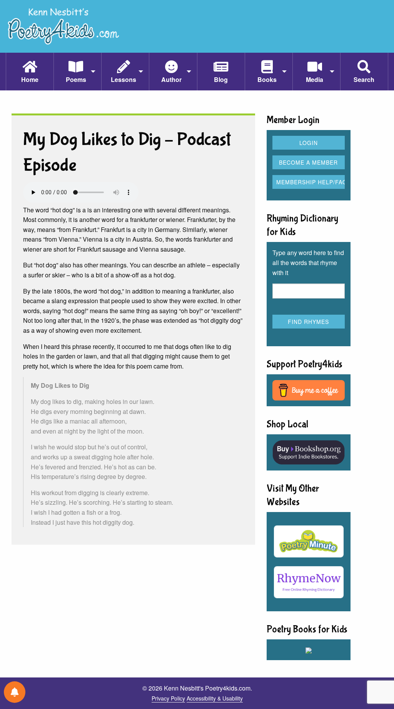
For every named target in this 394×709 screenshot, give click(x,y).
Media (314, 79)
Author (171, 79)
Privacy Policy (168, 698)
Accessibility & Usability (215, 698)
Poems (76, 79)
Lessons (123, 79)
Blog (221, 79)
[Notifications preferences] (14, 692)
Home (29, 79)
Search (364, 79)
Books (267, 79)
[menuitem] (29, 71)
